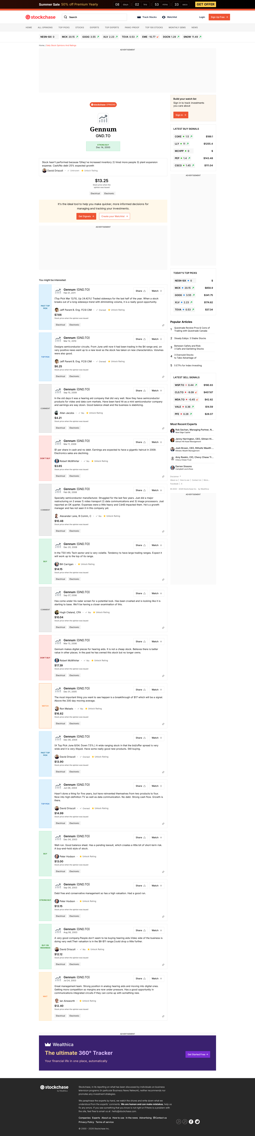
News (195, 27)
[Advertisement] (127, 72)
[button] (54, 170)
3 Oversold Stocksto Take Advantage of (185, 356)
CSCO (183, 165)
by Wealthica (203, 489)
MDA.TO (185, 399)
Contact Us (196, 480)
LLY (180, 143)
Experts (94, 27)
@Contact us (160, 1117)
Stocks (79, 27)
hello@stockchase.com (124, 1111)
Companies (85, 1117)
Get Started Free (196, 1054)
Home (29, 27)
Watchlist (172, 17)
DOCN (169, 36)
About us (174, 480)
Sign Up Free (218, 17)
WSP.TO (184, 385)
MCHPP (182, 150)
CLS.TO (184, 392)
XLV (108, 36)
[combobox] (94, 17)
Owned (102, 310)
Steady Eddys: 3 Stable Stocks (190, 338)
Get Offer (206, 4)
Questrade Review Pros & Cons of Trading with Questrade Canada (192, 329)
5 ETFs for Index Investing (188, 365)
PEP (181, 158)
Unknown (74, 170)
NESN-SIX (47, 36)
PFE (181, 413)
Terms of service (105, 1122)
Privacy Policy (86, 1122)
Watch (155, 290)
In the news (132, 1117)
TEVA (128, 36)
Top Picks (64, 27)
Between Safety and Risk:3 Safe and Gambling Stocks (189, 347)
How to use (184, 480)
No (82, 413)
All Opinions (45, 27)
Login (202, 17)
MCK (68, 36)
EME (148, 36)
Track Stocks (149, 17)
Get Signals (85, 216)
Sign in (179, 115)
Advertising (145, 1117)
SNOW (191, 36)
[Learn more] (163, 325)
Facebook (174, 484)
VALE (182, 406)
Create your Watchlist (113, 216)
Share (139, 290)
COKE (182, 136)
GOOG (89, 36)
